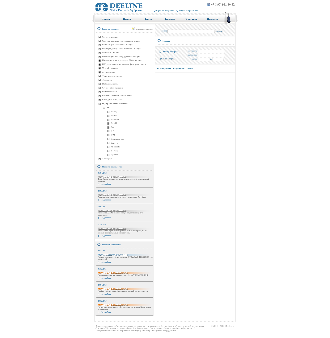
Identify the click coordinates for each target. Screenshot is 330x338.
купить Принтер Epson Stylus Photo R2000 (112, 319)
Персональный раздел (165, 11)
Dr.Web (114, 123)
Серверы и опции (110, 37)
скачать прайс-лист (145, 29)
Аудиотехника (108, 72)
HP (112, 131)
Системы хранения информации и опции (121, 41)
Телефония (107, 80)
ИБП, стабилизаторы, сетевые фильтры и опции (124, 64)
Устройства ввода (110, 68)
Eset (113, 127)
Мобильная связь (110, 84)
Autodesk (115, 119)
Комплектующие (109, 91)
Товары (166, 41)
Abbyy (114, 111)
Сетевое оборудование (112, 88)
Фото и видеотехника (112, 76)
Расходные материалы (112, 99)
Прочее (114, 154)
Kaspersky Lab (117, 139)
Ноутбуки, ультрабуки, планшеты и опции (121, 48)
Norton (114, 151)
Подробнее (106, 184)
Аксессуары (107, 158)
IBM (113, 135)
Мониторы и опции (111, 52)
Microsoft (115, 147)
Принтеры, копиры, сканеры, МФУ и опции (122, 60)
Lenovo (114, 143)
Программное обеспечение (115, 103)
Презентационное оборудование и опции (121, 56)
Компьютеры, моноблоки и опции (117, 44)
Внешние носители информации (117, 95)
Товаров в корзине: (188, 11)
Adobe (114, 115)
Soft (108, 107)
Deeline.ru (230, 326)
